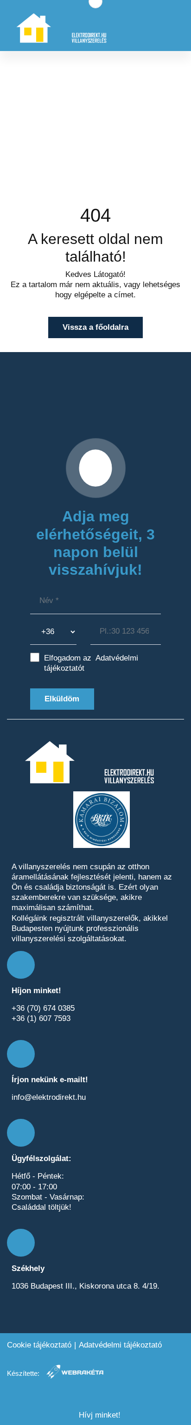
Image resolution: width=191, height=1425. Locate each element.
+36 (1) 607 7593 (41, 1018)
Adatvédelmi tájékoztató (120, 1345)
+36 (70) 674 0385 (43, 1008)
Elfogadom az (91, 663)
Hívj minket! (98, 1415)
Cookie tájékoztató (39, 1345)
